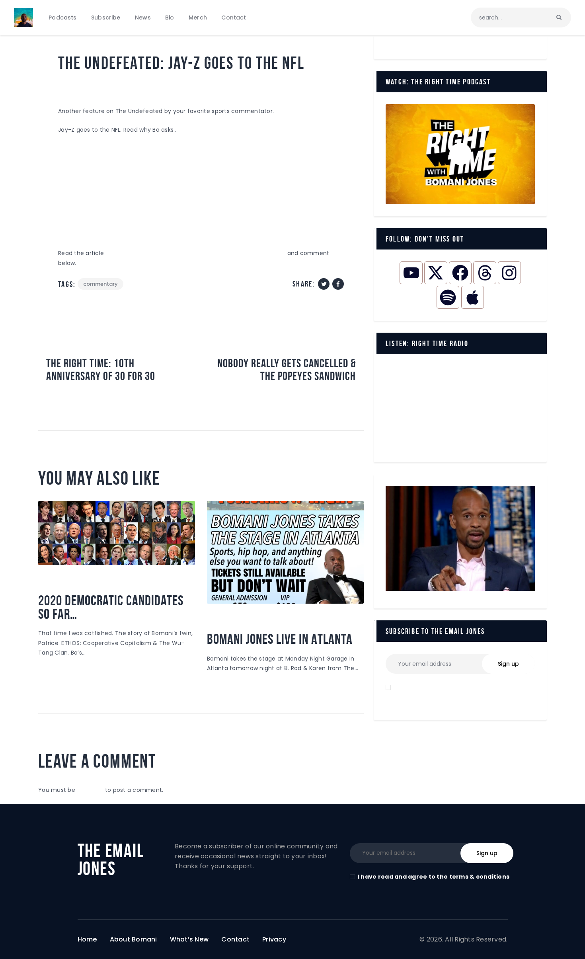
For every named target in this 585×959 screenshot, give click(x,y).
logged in (90, 790)
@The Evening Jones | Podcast (84, 582)
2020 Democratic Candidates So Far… (110, 607)
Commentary (109, 85)
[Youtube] (411, 272)
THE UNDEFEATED (164, 85)
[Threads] (484, 272)
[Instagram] (509, 272)
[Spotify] (448, 297)
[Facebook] (460, 272)
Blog (70, 85)
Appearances (231, 621)
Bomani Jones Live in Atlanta (280, 639)
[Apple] (472, 297)
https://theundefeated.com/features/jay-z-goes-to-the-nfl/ (195, 253)
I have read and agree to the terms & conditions (433, 877)
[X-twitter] (435, 272)
